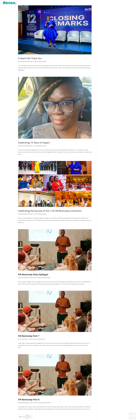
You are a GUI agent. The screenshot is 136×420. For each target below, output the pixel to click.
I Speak (83, 3)
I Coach (103, 3)
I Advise (97, 3)
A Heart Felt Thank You (30, 58)
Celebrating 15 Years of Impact (34, 142)
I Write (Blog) (90, 3)
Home (70, 3)
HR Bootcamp (42, 61)
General (40, 277)
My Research (117, 3)
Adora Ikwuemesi (24, 61)
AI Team (22, 339)
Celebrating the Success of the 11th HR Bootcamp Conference (50, 211)
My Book (110, 3)
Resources (125, 3)
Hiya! (132, 3)
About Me (76, 3)
